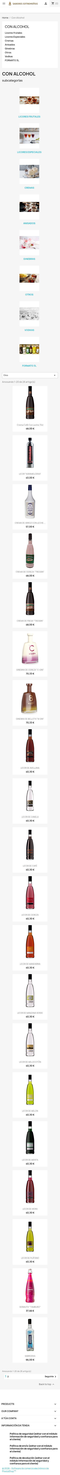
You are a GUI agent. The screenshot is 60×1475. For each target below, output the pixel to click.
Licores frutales (13, 32)
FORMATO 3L (12, 60)
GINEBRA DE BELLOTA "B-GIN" (30, 719)
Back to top (47, 1384)
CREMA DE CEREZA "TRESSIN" (30, 571)
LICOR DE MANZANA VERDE (30, 1013)
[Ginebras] (29, 243)
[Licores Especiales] (29, 136)
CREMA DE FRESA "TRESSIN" (30, 620)
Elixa (30, 375)
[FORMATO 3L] (29, 349)
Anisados (10, 44)
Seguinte (51, 1376)
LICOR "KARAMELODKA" (30, 474)
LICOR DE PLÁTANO (30, 1258)
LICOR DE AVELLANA (30, 768)
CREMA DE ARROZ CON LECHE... (30, 523)
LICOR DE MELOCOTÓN (30, 1062)
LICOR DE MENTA (30, 1160)
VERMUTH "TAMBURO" (30, 1307)
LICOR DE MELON (30, 1111)
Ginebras (10, 48)
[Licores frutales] (29, 100)
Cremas (9, 40)
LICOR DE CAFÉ (30, 866)
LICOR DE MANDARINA (30, 964)
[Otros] (29, 278)
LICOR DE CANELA (30, 817)
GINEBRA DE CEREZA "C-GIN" (30, 669)
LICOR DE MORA (30, 1209)
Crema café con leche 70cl (30, 425)
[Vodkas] (29, 314)
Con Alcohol (17, 26)
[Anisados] (29, 207)
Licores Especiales (15, 36)
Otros (8, 52)
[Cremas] (29, 171)
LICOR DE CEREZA (30, 914)
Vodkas (9, 56)
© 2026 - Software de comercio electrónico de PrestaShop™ (25, 1470)
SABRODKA (30, 1356)
